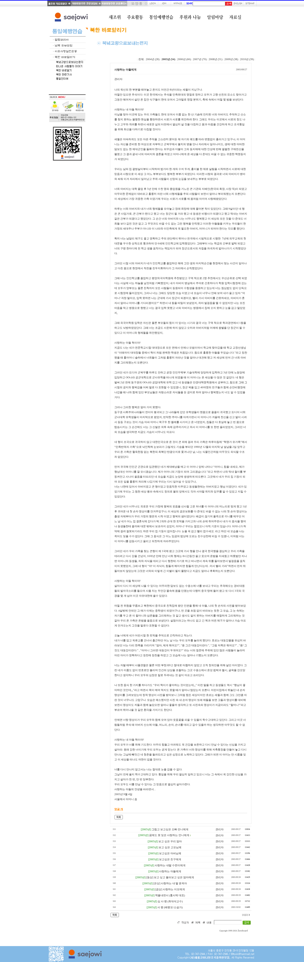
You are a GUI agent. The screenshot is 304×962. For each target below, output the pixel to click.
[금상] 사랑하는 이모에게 (170, 889)
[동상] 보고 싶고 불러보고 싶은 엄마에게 (170, 877)
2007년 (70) (200, 59)
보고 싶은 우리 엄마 (170, 841)
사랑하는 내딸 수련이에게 (170, 865)
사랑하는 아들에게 (170, 871)
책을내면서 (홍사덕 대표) (170, 895)
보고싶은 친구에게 (170, 859)
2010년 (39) (247, 59)
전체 (141, 59)
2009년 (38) (231, 59)
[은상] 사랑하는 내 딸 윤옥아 (170, 883)
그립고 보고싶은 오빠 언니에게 (170, 829)
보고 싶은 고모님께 (170, 847)
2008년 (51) (215, 59)
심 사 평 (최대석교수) (170, 901)
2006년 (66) (184, 59)
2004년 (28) (152, 59)
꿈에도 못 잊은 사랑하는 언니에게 (169, 835)
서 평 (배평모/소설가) (170, 907)
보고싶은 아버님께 (170, 853)
